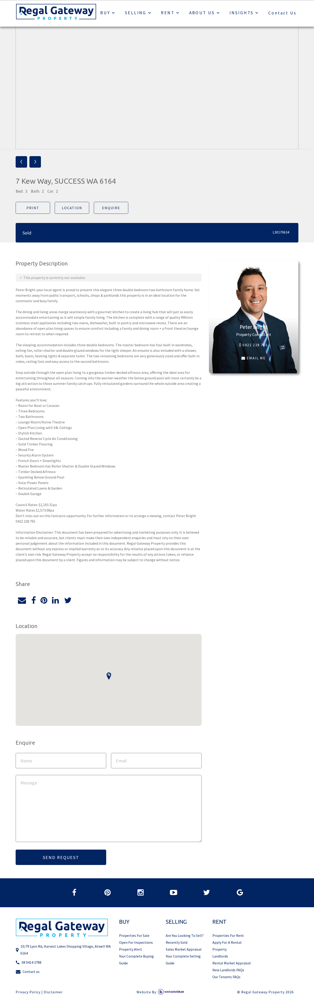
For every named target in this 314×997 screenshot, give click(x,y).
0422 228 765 (254, 345)
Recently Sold (176, 942)
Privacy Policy (28, 992)
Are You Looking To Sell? (185, 935)
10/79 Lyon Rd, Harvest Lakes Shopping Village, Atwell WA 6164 (65, 949)
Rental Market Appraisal (231, 963)
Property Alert (130, 949)
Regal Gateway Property (267, 992)
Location (72, 208)
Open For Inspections (136, 942)
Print (32, 208)
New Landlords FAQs (228, 970)
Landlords (220, 956)
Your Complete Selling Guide (183, 959)
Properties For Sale (134, 935)
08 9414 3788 (31, 962)
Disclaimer (53, 992)
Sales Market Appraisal (184, 949)
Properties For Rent (228, 935)
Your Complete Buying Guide (136, 959)
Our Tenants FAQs (226, 976)
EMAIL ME (255, 358)
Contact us (31, 971)
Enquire (111, 208)
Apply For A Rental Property (227, 946)
